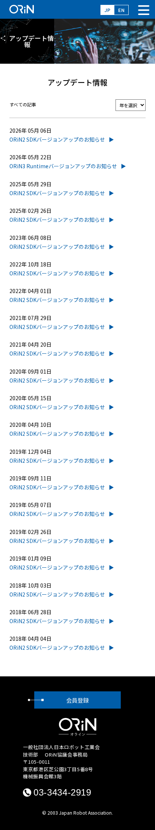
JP (107, 9)
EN (121, 9)
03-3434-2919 (62, 792)
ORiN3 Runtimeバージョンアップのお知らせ (63, 166)
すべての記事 (22, 104)
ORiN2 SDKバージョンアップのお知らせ (57, 139)
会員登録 (77, 700)
